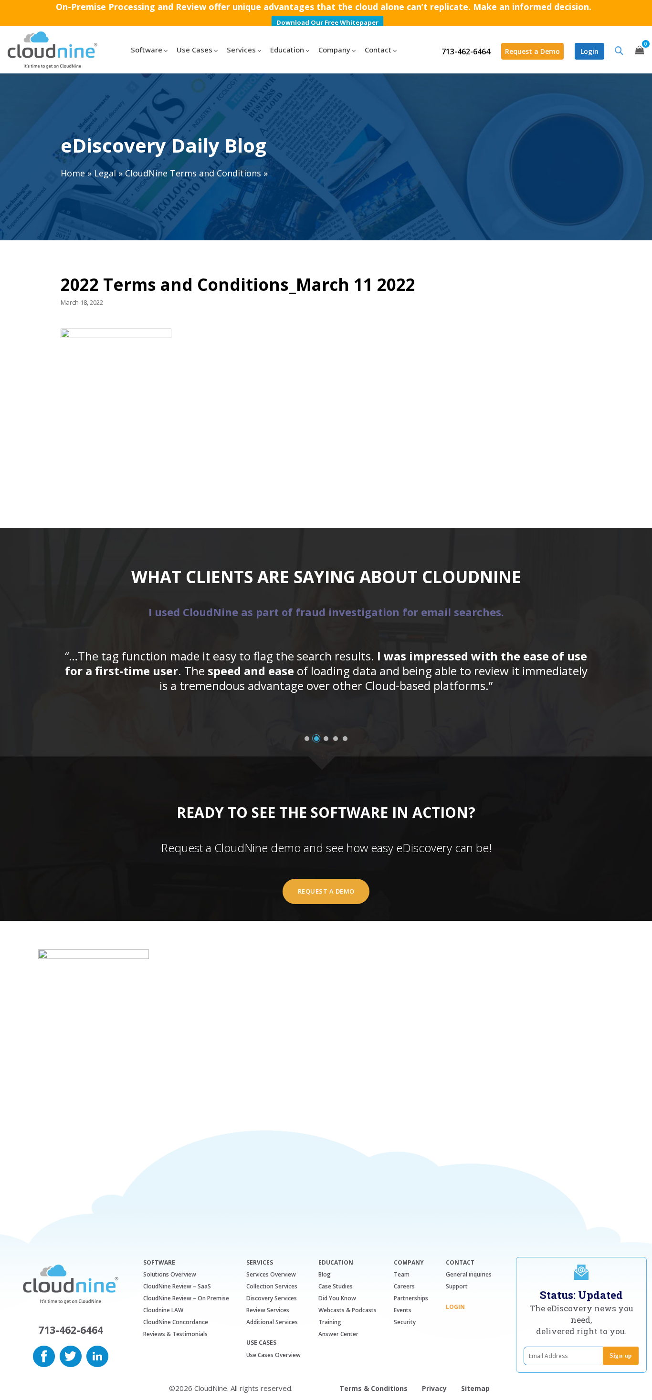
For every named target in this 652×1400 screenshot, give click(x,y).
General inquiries (469, 1274)
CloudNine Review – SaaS (177, 1286)
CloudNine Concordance (175, 1322)
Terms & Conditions (373, 1388)
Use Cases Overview (273, 1355)
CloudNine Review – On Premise (186, 1298)
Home (73, 173)
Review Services (267, 1310)
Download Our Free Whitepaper (327, 22)
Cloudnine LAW (163, 1310)
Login (589, 51)
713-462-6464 (466, 51)
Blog (324, 1274)
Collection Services (271, 1286)
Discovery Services (271, 1298)
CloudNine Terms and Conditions (193, 173)
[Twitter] (71, 1355)
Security (405, 1322)
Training (329, 1322)
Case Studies (335, 1286)
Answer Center (338, 1334)
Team (402, 1274)
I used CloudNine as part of (326, 612)
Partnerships (411, 1298)
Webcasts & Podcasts (347, 1310)
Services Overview (271, 1274)
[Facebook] (44, 1355)
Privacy (434, 1388)
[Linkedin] (97, 1355)
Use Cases (261, 1343)
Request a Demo (532, 51)
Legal (105, 173)
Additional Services (272, 1322)
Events (402, 1310)
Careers (404, 1286)
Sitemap (475, 1388)
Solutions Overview (169, 1274)
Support (457, 1286)
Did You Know (337, 1298)
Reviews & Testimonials (175, 1334)
